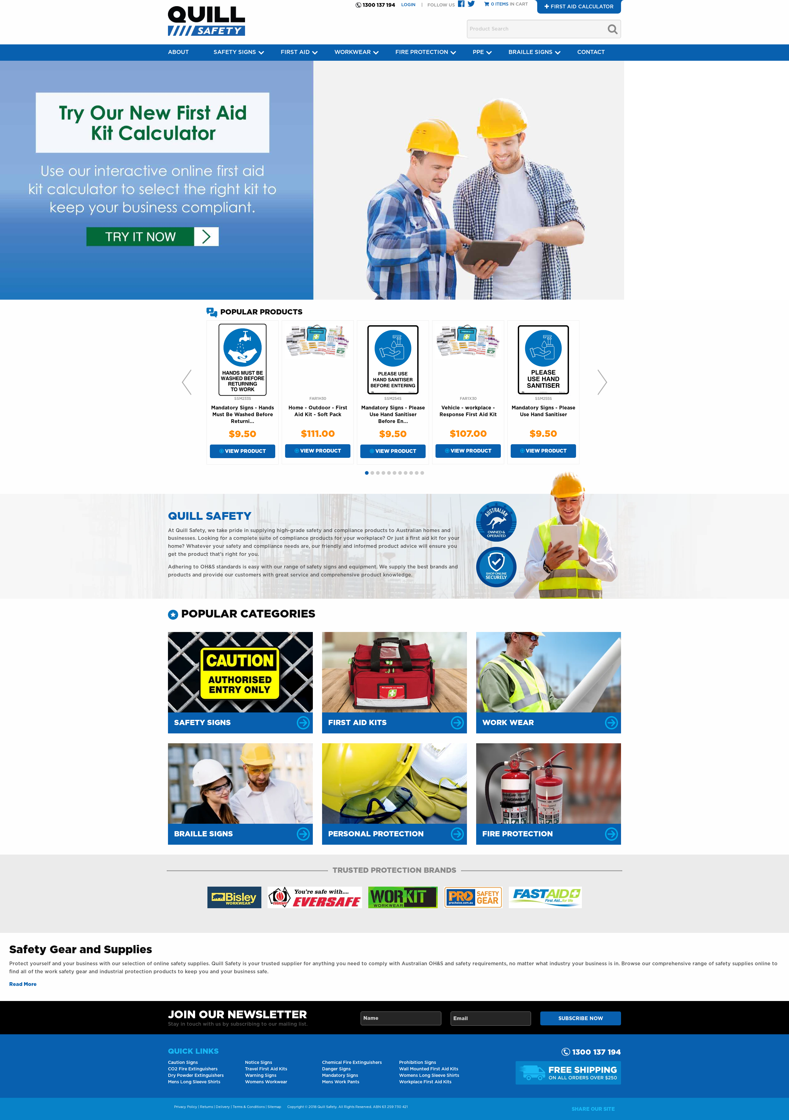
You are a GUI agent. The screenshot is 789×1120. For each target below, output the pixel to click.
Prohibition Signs (417, 1063)
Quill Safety (327, 1107)
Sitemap (274, 1107)
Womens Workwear (266, 1082)
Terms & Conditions (249, 1107)
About (178, 52)
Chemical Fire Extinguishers (352, 1063)
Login (409, 5)
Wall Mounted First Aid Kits (428, 1069)
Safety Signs (235, 52)
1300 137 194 (379, 5)
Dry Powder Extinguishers (196, 1075)
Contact (591, 52)
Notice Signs (258, 1063)
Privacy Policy (185, 1107)
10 (417, 473)
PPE (478, 52)
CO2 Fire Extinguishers (193, 1069)
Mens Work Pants (340, 1082)
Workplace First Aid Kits (425, 1082)
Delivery (223, 1107)
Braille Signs (531, 52)
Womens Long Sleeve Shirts (429, 1075)
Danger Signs (336, 1069)
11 (422, 473)
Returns (206, 1107)
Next (602, 382)
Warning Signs (260, 1075)
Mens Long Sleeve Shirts (194, 1082)
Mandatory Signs (340, 1075)
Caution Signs (183, 1063)
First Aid (295, 52)
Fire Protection (421, 52)
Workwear (352, 52)
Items (500, 4)
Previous (186, 382)
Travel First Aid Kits (266, 1069)
